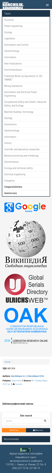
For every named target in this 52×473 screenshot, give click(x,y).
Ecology (8, 32)
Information (10, 57)
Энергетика (16, 380)
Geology (8, 118)
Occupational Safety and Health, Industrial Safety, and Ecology (25, 103)
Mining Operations (13, 85)
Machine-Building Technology (18, 111)
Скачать (18, 384)
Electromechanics (13, 69)
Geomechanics (11, 161)
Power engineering (13, 25)
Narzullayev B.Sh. (36, 376)
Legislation (9, 38)
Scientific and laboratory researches (22, 149)
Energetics (9, 180)
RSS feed (14, 430)
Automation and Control (16, 44)
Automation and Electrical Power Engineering (20, 94)
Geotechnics (10, 124)
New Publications (13, 63)
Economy (9, 19)
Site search (26, 415)
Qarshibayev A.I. (18, 376)
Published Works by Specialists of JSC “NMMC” (23, 78)
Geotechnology (11, 50)
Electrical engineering (14, 174)
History (7, 143)
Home (7, 361)
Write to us (39, 430)
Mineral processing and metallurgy (21, 155)
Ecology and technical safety (18, 168)
